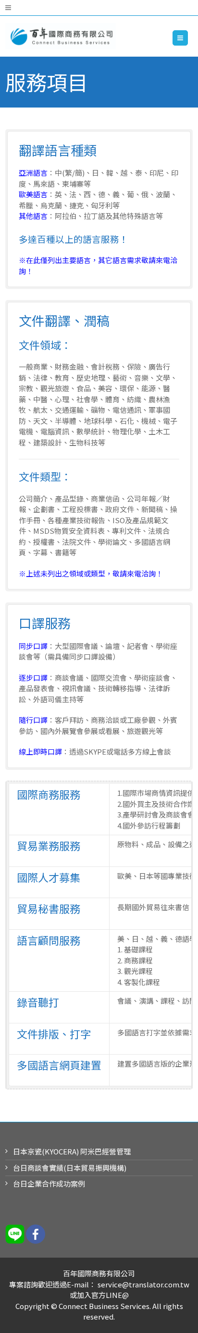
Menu (187, 38)
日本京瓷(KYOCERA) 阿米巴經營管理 (72, 1151)
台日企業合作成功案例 (49, 1183)
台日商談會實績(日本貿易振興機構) (69, 1168)
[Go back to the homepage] (60, 36)
